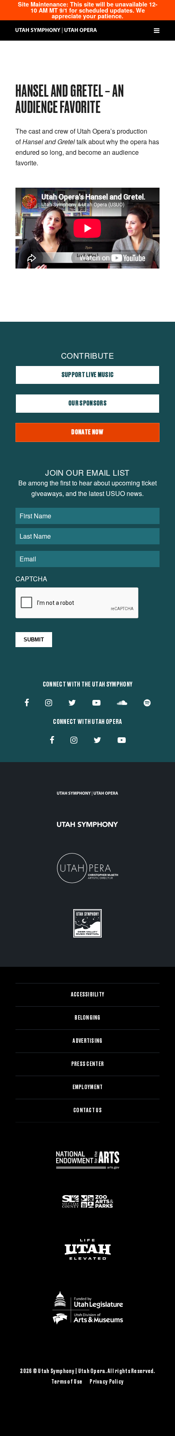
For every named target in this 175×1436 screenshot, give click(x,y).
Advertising (87, 1041)
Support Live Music (87, 375)
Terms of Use (66, 1382)
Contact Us (87, 1110)
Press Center (87, 1064)
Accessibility (88, 995)
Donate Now (87, 432)
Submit (34, 640)
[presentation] (77, 603)
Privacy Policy (107, 1382)
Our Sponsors (87, 403)
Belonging (87, 1018)
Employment (87, 1087)
